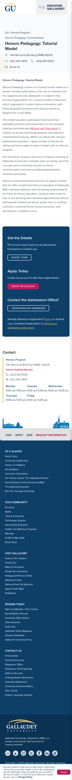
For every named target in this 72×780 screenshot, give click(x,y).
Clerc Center (11, 690)
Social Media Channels (16, 613)
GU (7, 32)
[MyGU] (7, 753)
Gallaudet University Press (18, 639)
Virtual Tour (11, 562)
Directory (10, 507)
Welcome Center (13, 580)
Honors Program (20, 32)
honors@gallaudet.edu (19, 369)
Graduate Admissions (16, 682)
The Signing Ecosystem (17, 486)
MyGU (8, 511)
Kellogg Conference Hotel (18, 575)
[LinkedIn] (47, 753)
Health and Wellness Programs (21, 529)
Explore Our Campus (16, 558)
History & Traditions (15, 465)
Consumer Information (16, 473)
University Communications (19, 686)
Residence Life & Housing (18, 668)
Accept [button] (64, 772)
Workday (9, 533)
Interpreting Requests (16, 524)
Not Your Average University (19, 491)
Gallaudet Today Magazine (18, 631)
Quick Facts (11, 456)
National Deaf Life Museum (19, 584)
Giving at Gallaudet (14, 635)
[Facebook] (39, 753)
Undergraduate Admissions (28, 308)
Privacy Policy (25, 777)
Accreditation (12, 469)
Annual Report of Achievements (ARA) (24, 482)
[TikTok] (55, 753)
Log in (48, 319)
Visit (9, 435)
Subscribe (10, 626)
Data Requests (12, 622)
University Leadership (16, 460)
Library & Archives (14, 516)
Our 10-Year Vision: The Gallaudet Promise (27, 478)
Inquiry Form (19, 257)
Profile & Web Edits (15, 537)
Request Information (51, 435)
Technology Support (15, 520)
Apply (19, 435)
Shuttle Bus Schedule (16, 571)
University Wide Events (17, 618)
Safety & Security (14, 673)
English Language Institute (18, 695)
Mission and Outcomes (43, 128)
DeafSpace (10, 593)
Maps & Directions (14, 567)
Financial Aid (11, 655)
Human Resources (14, 660)
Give (29, 435)
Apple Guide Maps (14, 588)
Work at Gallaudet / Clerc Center (21, 609)
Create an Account (23, 286)
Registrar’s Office (14, 664)
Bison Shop (11, 542)
